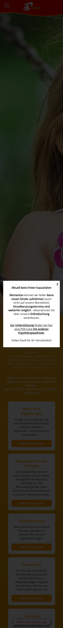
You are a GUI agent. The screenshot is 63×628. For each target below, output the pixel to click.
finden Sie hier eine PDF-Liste (31, 329)
